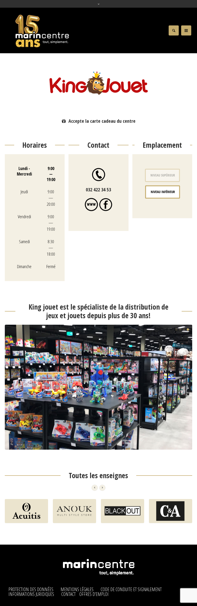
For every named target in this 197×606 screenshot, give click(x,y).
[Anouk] (26, 511)
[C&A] (122, 511)
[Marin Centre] (98, 568)
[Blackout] (74, 511)
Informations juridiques (31, 594)
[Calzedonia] (170, 511)
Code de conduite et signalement (131, 589)
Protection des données (30, 589)
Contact (68, 594)
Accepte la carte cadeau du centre (101, 121)
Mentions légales (77, 589)
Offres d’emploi (94, 594)
